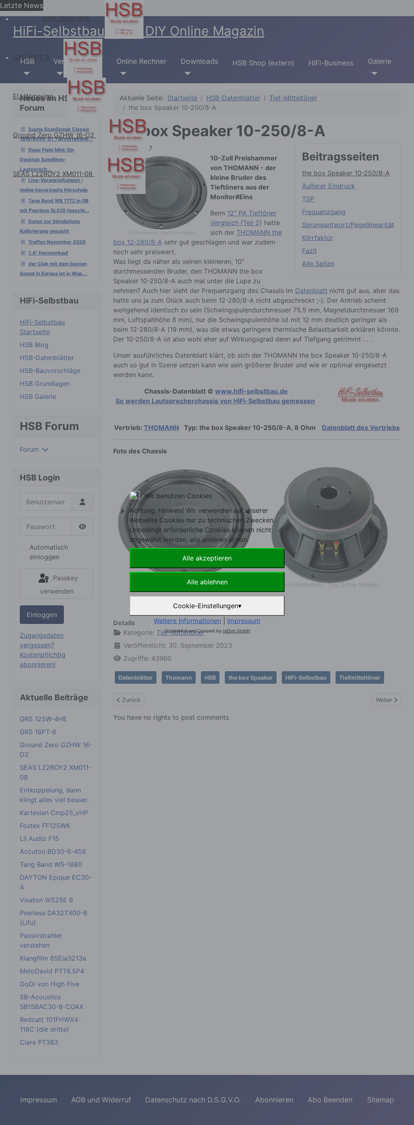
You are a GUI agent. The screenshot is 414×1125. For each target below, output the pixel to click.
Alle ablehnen (207, 582)
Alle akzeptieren (207, 558)
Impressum (243, 621)
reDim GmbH (236, 631)
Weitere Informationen (187, 621)
